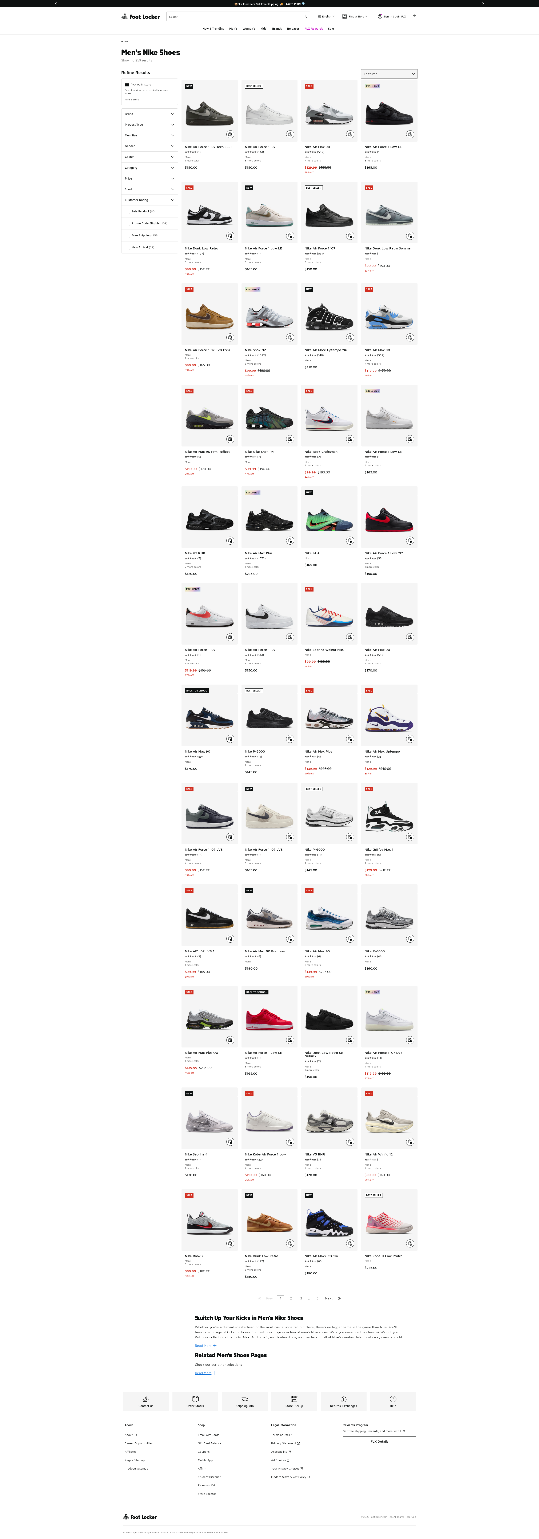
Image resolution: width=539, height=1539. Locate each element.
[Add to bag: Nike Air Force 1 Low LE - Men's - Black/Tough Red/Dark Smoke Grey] (410, 134)
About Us (131, 1434)
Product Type (134, 124)
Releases (293, 28)
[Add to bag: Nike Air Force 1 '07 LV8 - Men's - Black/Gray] (290, 837)
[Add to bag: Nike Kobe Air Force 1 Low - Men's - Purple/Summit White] (290, 1142)
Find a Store (132, 99)
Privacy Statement (283, 1443)
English (326, 16)
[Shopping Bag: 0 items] (414, 16)
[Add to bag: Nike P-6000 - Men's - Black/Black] (290, 739)
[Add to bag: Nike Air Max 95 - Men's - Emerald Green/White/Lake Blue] (350, 939)
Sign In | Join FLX (394, 16)
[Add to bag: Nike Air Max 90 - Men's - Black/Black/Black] (410, 637)
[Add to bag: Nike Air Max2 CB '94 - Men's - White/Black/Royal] (350, 1243)
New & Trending (213, 28)
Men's (233, 28)
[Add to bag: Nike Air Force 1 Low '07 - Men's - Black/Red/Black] (410, 541)
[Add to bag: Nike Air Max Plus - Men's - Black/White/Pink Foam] (350, 739)
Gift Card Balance (209, 1443)
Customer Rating (136, 200)
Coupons (203, 1451)
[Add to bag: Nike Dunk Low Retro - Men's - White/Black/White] (230, 236)
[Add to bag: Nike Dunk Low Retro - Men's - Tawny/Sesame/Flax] (290, 1243)
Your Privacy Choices (285, 1468)
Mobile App (205, 1460)
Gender (130, 146)
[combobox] (238, 16)
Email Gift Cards (208, 1434)
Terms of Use (280, 1434)
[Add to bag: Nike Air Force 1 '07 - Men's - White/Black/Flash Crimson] (230, 637)
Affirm (202, 1468)
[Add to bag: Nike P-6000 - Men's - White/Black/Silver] (350, 837)
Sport (128, 189)
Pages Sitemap (135, 1460)
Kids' (263, 28)
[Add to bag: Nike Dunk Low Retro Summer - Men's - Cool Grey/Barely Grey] (410, 236)
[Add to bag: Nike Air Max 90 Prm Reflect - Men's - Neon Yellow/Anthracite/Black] (230, 439)
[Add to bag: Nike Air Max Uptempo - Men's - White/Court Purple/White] (410, 739)
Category (131, 167)
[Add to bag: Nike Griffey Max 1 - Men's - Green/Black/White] (410, 837)
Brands (277, 28)
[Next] (483, 3)
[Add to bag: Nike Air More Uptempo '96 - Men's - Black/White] (350, 337)
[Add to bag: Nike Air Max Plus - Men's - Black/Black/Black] (290, 541)
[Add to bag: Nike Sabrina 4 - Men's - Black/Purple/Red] (230, 1142)
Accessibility (279, 1451)
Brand (129, 114)
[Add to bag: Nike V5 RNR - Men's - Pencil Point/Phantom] (350, 1142)
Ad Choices (278, 1460)
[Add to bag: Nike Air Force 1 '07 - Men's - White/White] (290, 134)
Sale (331, 28)
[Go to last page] (339, 1298)
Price (128, 178)
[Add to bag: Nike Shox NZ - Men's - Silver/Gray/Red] (290, 337)
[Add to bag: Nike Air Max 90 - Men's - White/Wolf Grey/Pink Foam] (350, 134)
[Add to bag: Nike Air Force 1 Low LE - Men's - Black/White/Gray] (410, 439)
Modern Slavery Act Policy (288, 1477)
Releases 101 (206, 1485)
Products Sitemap (136, 1468)
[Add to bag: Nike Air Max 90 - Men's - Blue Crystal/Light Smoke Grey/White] (410, 337)
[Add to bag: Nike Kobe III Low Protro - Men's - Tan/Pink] (410, 1243)
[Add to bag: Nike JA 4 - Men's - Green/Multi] (350, 541)
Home (124, 41)
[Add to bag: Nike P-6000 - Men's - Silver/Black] (410, 939)
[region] (269, 3)
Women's (249, 28)
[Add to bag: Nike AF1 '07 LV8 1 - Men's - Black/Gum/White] (230, 939)
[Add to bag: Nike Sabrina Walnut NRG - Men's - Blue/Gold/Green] (350, 637)
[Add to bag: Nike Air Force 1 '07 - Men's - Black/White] (290, 637)
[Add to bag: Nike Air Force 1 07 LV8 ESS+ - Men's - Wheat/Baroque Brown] (230, 337)
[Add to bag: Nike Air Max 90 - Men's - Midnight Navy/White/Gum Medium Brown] (230, 739)
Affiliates (130, 1451)
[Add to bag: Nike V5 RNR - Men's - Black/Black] (230, 541)
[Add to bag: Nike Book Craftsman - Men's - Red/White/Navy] (350, 439)
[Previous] (56, 3)
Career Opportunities (138, 1443)
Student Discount (209, 1477)
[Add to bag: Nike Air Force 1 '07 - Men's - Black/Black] (350, 236)
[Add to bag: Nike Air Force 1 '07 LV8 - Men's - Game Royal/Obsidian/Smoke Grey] (230, 837)
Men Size (131, 135)
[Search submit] (305, 16)
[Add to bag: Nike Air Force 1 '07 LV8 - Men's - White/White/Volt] (410, 1040)
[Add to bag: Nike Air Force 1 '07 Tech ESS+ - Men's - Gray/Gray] (230, 134)
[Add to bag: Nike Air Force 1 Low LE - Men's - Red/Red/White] (290, 1040)
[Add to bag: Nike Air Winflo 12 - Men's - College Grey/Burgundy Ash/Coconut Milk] (410, 1142)
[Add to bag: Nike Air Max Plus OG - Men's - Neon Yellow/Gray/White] (230, 1040)
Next (329, 1298)
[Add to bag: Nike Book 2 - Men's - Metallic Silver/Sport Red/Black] (230, 1243)
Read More (203, 1345)
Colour (129, 157)
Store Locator (207, 1493)
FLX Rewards (314, 28)
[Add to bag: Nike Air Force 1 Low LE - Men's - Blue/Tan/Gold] (290, 236)
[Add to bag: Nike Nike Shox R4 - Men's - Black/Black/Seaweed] (290, 439)
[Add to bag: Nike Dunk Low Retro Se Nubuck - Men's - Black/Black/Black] (350, 1040)
